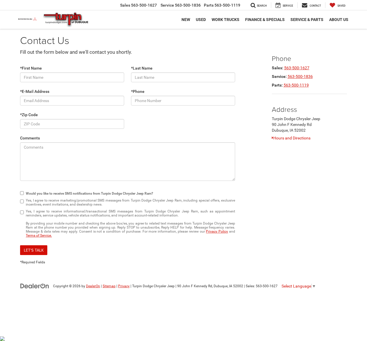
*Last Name (142, 68)
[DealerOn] (34, 285)
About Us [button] (338, 19)
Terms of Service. (39, 235)
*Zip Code (29, 114)
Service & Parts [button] (306, 19)
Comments (30, 138)
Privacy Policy (217, 231)
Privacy (124, 286)
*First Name (31, 68)
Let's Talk (34, 250)
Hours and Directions (292, 138)
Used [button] (201, 19)
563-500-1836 (300, 76)
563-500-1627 (296, 68)
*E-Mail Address (34, 91)
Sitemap (109, 286)
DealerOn (93, 286)
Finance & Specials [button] (265, 19)
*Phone (138, 91)
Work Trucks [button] (225, 19)
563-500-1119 (296, 85)
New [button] (185, 19)
